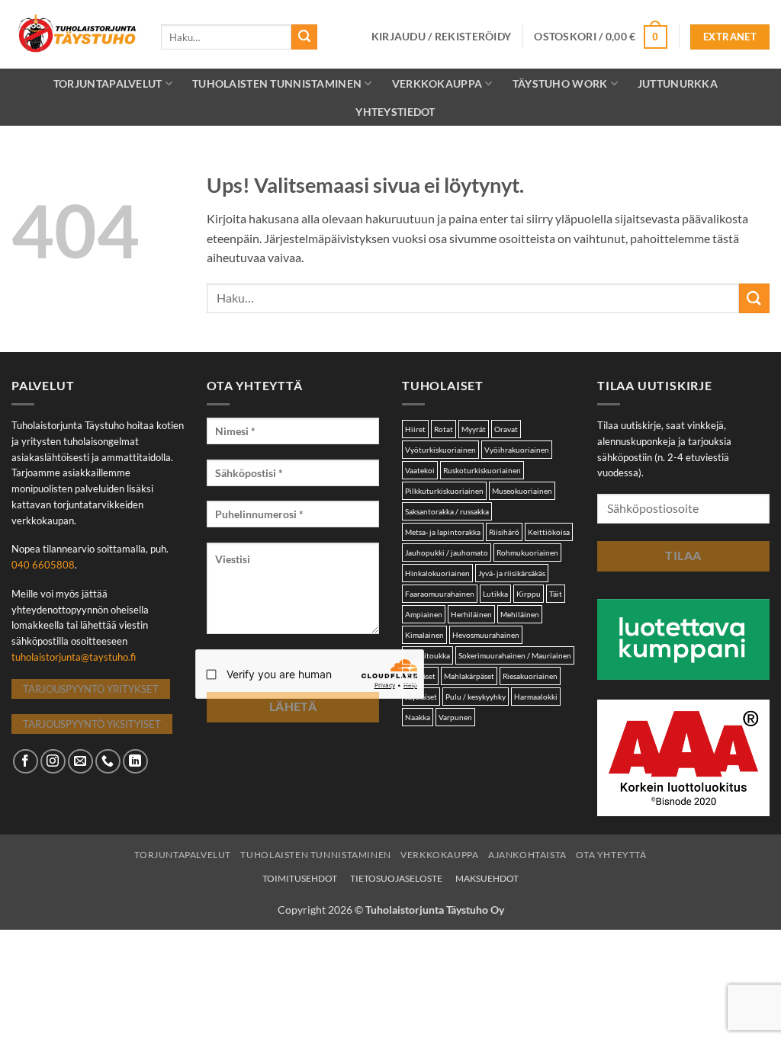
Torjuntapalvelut (107, 83)
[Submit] (304, 37)
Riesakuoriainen (530, 676)
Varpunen (455, 717)
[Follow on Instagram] (53, 761)
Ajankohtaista (527, 854)
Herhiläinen (471, 614)
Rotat (443, 429)
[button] (441, 36)
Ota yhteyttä (611, 854)
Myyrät (473, 429)
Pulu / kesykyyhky (475, 696)
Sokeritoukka (427, 655)
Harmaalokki (536, 696)
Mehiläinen (519, 614)
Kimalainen (424, 634)
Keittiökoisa (549, 532)
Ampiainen (423, 614)
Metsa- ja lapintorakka (442, 532)
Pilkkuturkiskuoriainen (444, 490)
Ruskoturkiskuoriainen (482, 470)
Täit (555, 593)
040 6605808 (43, 565)
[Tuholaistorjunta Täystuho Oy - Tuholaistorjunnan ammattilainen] (74, 34)
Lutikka (495, 593)
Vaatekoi (420, 470)
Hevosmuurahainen (485, 634)
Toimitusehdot (299, 878)
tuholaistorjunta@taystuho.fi (73, 657)
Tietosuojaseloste (396, 878)
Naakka (417, 717)
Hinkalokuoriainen (437, 573)
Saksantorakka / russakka (447, 511)
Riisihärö (504, 532)
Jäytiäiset (421, 696)
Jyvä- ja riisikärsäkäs (511, 573)
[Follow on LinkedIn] (135, 761)
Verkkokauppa (439, 854)
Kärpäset (420, 676)
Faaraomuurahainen (439, 593)
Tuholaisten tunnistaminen (277, 83)
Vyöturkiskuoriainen (440, 449)
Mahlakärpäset (469, 676)
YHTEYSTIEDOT (395, 111)
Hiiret (415, 429)
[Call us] (108, 761)
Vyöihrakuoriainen (516, 449)
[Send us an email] (80, 761)
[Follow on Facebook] (25, 761)
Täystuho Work (560, 83)
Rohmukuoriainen (527, 552)
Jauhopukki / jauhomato (446, 552)
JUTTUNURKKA (678, 83)
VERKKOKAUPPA (437, 83)
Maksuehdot (487, 878)
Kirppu (528, 593)
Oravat (506, 429)
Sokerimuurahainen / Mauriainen (514, 655)
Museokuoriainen (522, 490)
